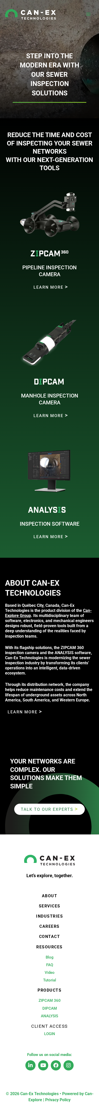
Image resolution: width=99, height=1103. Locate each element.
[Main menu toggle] (88, 14)
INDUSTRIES (49, 916)
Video (50, 972)
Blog (50, 957)
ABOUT (49, 896)
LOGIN (49, 1034)
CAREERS (49, 926)
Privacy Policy (58, 1099)
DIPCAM (49, 1008)
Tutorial (49, 980)
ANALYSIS (49, 1016)
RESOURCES (49, 947)
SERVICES (49, 906)
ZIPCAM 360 (50, 1000)
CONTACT (49, 936)
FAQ (49, 965)
